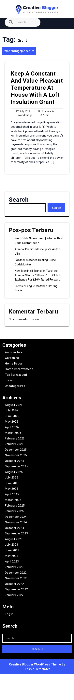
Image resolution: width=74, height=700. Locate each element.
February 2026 (15, 438)
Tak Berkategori (16, 374)
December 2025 (16, 449)
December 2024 (16, 517)
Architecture (13, 352)
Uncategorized (15, 386)
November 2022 (16, 578)
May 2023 (11, 556)
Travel (9, 380)
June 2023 (12, 550)
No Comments (45, 111)
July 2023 (11, 544)
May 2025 (11, 488)
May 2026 (11, 421)
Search (19, 199)
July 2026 (11, 410)
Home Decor (13, 363)
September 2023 (16, 533)
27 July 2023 (22, 111)
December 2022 (16, 572)
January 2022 (14, 595)
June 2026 (12, 416)
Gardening (12, 358)
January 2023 (14, 567)
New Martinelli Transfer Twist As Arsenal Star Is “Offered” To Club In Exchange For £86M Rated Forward (38, 275)
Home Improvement (19, 369)
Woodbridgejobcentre (19, 51)
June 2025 (12, 483)
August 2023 (14, 539)
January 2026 (14, 444)
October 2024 (14, 528)
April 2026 (12, 427)
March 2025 (13, 500)
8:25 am (44, 115)
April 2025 (12, 494)
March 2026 (13, 433)
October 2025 (14, 461)
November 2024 (16, 522)
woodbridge (24, 115)
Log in (9, 614)
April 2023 (12, 561)
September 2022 (16, 589)
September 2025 (16, 466)
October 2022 (14, 584)
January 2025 (14, 511)
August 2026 (14, 405)
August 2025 (14, 472)
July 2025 (11, 477)
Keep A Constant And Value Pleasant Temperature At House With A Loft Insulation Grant (37, 87)
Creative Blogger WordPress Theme (35, 664)
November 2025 (16, 455)
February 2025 (15, 505)
